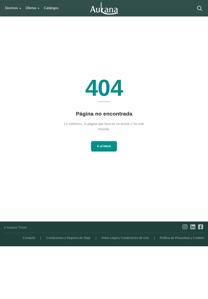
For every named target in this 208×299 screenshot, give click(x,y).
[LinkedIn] (192, 227)
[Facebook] (200, 227)
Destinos (11, 8)
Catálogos (51, 8)
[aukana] (104, 8)
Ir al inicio (104, 146)
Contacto (29, 238)
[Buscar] (200, 8)
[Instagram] (184, 227)
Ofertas (31, 8)
